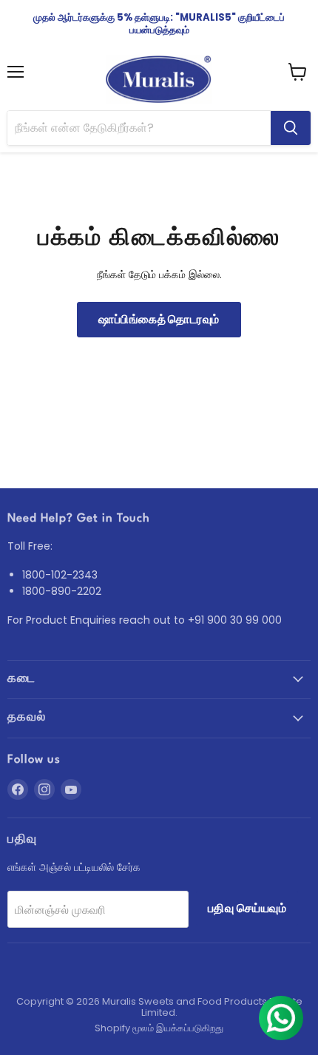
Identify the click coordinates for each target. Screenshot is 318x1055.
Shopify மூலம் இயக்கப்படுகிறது (159, 1028)
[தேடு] (291, 128)
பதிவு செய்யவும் (247, 908)
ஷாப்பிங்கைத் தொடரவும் (159, 319)
